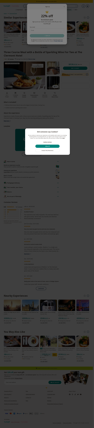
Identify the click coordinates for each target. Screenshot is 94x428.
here (63, 138)
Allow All (47, 146)
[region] (47, 141)
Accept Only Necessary (47, 150)
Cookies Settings (47, 142)
